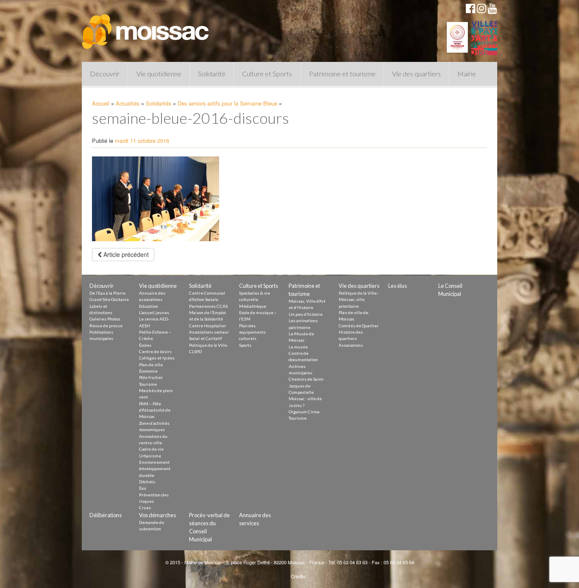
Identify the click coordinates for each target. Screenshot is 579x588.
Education (148, 306)
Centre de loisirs (155, 351)
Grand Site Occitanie (109, 299)
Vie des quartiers (416, 74)
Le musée (298, 346)
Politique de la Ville (208, 345)
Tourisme (148, 384)
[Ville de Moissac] (146, 27)
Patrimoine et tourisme (342, 74)
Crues (145, 507)
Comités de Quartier (359, 325)
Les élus (397, 285)
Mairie (466, 74)
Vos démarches (157, 515)
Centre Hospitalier (207, 325)
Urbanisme (150, 455)
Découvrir (105, 74)
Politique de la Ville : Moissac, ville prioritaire (359, 299)
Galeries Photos (104, 318)
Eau (142, 487)
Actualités (127, 103)
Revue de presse (105, 325)
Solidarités (158, 103)
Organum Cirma (304, 411)
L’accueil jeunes (154, 312)
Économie (148, 370)
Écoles (145, 345)
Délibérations (105, 515)
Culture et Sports (267, 74)
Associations (351, 345)
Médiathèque (252, 306)
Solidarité (211, 74)
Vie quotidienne (158, 74)
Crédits (298, 576)
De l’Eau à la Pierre (107, 292)
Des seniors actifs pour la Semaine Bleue (227, 103)
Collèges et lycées (157, 357)
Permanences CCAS (208, 306)
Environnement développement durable (154, 469)
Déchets (147, 481)
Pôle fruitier (151, 377)
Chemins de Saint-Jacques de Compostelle (307, 385)
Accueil (100, 103)
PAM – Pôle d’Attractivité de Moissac (154, 410)
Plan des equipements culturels (252, 332)
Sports (245, 345)
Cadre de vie (151, 448)
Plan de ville (151, 364)
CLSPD (195, 351)
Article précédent (125, 254)
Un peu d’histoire (306, 314)
